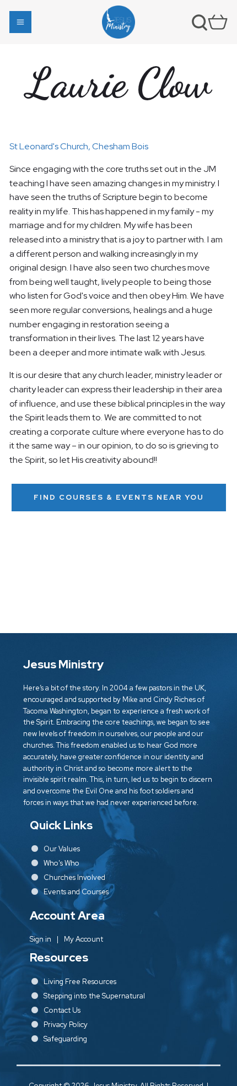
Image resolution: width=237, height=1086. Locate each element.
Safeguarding (65, 1039)
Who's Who (61, 863)
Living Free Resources (80, 981)
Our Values (62, 848)
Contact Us (62, 1010)
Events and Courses (76, 891)
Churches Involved (74, 877)
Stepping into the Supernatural (94, 996)
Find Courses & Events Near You (119, 497)
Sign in (40, 939)
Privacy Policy (66, 1024)
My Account (83, 939)
